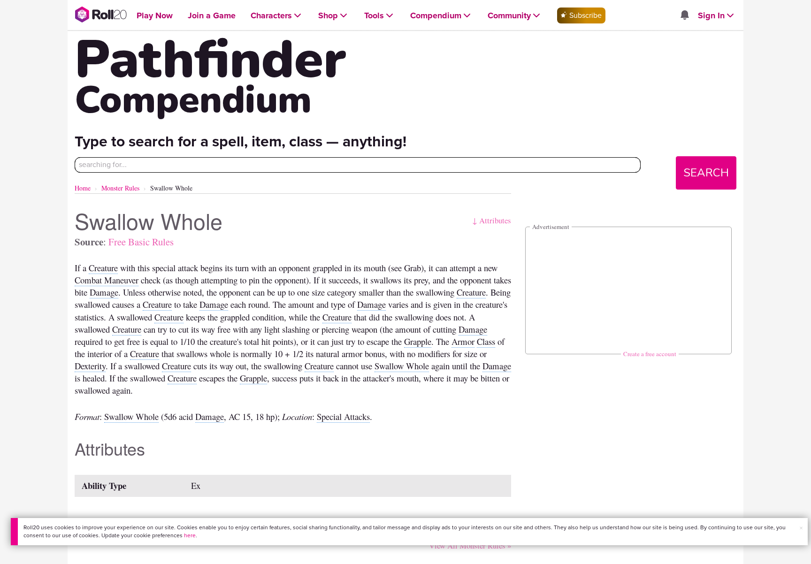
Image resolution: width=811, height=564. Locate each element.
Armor (462, 341)
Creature (103, 268)
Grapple (417, 341)
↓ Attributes (491, 220)
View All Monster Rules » (470, 545)
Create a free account (649, 354)
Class (486, 341)
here (190, 535)
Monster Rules (120, 187)
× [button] (801, 528)
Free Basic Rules (141, 241)
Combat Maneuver (106, 280)
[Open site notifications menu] (684, 16)
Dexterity (90, 366)
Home (83, 187)
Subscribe (584, 15)
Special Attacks (343, 416)
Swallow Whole (402, 366)
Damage (104, 292)
